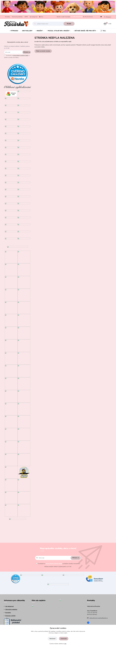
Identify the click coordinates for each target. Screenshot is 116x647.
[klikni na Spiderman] (11, 421)
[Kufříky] (11, 241)
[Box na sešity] (24, 234)
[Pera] (11, 227)
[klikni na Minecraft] (11, 320)
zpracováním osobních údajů (20, 55)
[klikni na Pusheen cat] (24, 497)
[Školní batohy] (11, 220)
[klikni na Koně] (11, 510)
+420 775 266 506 (77, 17)
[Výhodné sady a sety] (11, 94)
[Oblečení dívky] (24, 121)
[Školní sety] (11, 213)
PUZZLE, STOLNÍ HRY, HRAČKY (58, 31)
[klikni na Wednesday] (11, 358)
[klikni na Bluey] (24, 257)
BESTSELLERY (27, 31)
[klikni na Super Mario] (24, 282)
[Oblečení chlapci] (11, 128)
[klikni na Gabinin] (11, 282)
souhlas (53, 631)
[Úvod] (16, 23)
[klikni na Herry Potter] (24, 434)
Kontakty (7, 17)
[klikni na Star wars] (24, 409)
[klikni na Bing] (24, 307)
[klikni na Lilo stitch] (24, 459)
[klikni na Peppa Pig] (11, 409)
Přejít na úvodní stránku (43, 51)
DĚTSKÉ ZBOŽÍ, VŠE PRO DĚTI (85, 31)
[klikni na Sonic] (24, 295)
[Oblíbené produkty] (101, 16)
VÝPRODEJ (14, 31)
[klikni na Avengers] (24, 421)
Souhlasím (64, 638)
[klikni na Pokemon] (11, 434)
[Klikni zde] (24, 93)
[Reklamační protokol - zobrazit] (12, 621)
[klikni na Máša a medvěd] (24, 358)
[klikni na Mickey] (11, 371)
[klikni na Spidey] (11, 307)
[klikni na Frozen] (24, 333)
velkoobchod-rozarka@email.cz (98, 618)
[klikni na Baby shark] (11, 459)
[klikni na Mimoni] (24, 371)
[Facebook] (89, 623)
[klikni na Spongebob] (11, 472)
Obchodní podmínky (17, 17)
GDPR (26, 17)
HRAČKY (40, 31)
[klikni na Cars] (24, 345)
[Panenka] (24, 178)
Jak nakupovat (33, 17)
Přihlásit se (26, 52)
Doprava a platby (10, 616)
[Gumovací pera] (24, 227)
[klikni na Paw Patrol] (24, 383)
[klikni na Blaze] (11, 333)
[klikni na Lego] (24, 472)
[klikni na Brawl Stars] (11, 257)
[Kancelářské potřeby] (24, 241)
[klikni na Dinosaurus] (24, 269)
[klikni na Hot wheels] (24, 447)
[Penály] (24, 220)
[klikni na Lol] (11, 396)
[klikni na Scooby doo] (11, 485)
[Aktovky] (24, 213)
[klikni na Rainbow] (11, 447)
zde (65, 643)
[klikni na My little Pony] (24, 396)
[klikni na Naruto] (24, 510)
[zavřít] (114, 2)
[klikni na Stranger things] (24, 485)
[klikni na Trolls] (11, 295)
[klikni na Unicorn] (11, 269)
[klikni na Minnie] (11, 383)
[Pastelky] (11, 234)
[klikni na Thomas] (24, 320)
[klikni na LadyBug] (11, 345)
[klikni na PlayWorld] (11, 497)
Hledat (69, 23)
